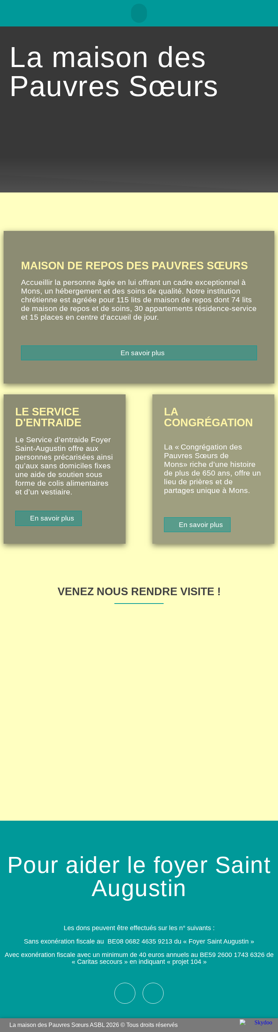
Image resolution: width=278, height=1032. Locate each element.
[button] (139, 13)
